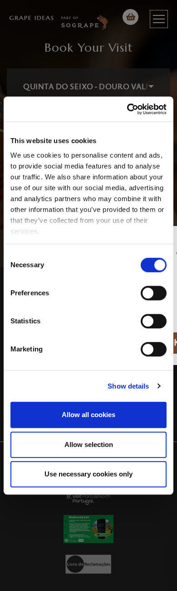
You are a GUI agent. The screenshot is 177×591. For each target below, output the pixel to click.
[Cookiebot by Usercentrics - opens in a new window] (127, 109)
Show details (128, 386)
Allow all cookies (88, 414)
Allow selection (88, 444)
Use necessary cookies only (88, 474)
